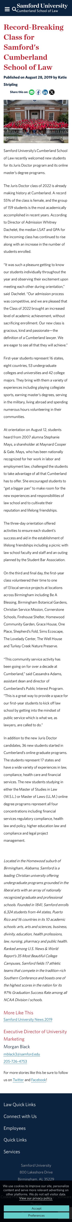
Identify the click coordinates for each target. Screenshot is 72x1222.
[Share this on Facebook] (38, 92)
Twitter (18, 1079)
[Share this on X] (52, 92)
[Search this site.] (14, 9)
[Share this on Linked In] (45, 92)
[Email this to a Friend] (31, 92)
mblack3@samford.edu (22, 1054)
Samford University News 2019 (28, 1019)
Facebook (38, 1079)
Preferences (36, 1215)
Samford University (36, 1165)
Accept (36, 1208)
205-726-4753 (15, 1061)
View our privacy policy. (36, 1198)
